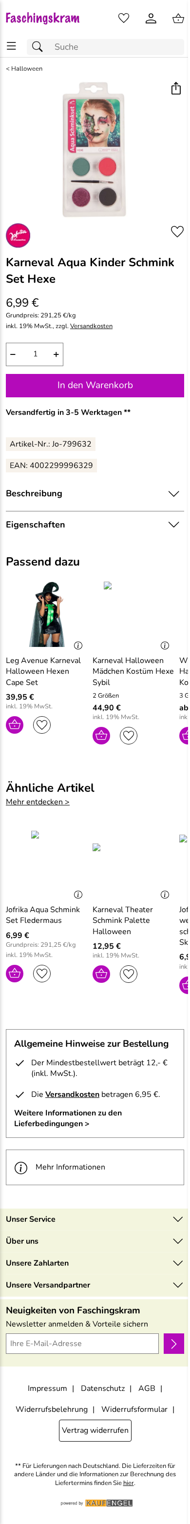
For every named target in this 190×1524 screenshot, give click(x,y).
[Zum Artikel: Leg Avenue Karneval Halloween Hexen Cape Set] (47, 614)
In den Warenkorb (95, 385)
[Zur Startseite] (47, 18)
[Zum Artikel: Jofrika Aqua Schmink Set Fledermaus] (47, 863)
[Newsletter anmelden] (174, 1343)
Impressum (47, 1388)
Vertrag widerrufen (95, 1430)
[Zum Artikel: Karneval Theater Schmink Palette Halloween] (133, 863)
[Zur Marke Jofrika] (18, 235)
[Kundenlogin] (151, 18)
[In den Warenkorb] (14, 725)
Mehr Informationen (70, 1167)
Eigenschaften (35, 524)
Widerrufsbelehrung (52, 1409)
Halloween (26, 69)
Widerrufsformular (134, 1409)
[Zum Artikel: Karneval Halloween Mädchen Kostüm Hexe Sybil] (133, 614)
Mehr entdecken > (38, 802)
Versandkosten (91, 326)
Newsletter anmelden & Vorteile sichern (77, 1324)
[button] (175, 89)
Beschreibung (34, 493)
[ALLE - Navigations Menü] (11, 46)
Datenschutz (103, 1388)
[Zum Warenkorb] (178, 18)
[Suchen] (40, 47)
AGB (146, 1388)
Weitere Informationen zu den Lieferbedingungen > (68, 1118)
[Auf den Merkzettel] (177, 231)
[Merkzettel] (124, 18)
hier (128, 1483)
